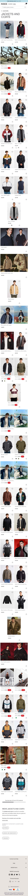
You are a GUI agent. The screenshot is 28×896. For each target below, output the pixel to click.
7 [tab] (6, 73)
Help (14, 863)
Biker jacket (3, 765)
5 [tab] (4, 73)
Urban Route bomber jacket (21, 584)
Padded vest (18, 195)
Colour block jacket (5, 687)
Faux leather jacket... (6, 662)
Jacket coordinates (5, 169)
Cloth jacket (4, 247)
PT (16, 881)
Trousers (5, 838)
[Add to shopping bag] (12, 44)
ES (13, 881)
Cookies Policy (13, 893)
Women (10, 4)
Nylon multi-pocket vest (20, 40)
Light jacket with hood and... (7, 428)
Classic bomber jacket (6, 376)
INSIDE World (14, 867)
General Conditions (9, 894)
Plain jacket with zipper (6, 91)
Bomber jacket (4, 454)
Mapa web (21, 894)
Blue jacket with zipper (6, 325)
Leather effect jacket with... (7, 584)
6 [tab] (5, 73)
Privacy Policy (6, 893)
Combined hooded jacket (7, 532)
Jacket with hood (19, 532)
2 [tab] (2, 73)
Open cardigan (18, 143)
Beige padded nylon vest (7, 273)
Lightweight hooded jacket (7, 739)
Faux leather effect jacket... (21, 376)
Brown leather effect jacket (21, 91)
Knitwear (5, 827)
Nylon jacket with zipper (13, 402)
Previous (1, 29)
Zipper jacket (4, 65)
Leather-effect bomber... (7, 117)
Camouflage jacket (5, 558)
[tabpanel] (14, 211)
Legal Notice (15, 894)
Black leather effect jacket (21, 558)
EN (18, 881)
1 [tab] (1, 47)
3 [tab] (3, 73)
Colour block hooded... (20, 610)
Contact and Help (14, 859)
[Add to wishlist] (12, 22)
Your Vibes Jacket (5, 195)
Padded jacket (11, 636)
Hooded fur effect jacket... (21, 117)
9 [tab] (21, 73)
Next (12, 29)
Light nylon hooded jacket (7, 40)
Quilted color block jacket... (7, 143)
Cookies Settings (20, 893)
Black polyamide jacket (20, 713)
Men (14, 4)
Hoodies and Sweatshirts (9, 833)
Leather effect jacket (6, 506)
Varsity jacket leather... (6, 351)
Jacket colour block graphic (21, 169)
